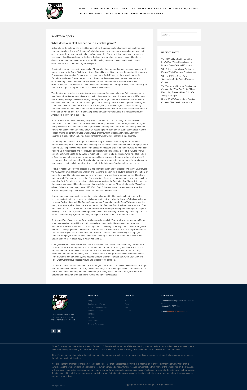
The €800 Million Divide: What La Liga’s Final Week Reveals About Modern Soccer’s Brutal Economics (177, 62)
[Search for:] (179, 35)
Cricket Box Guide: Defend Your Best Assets (134, 13)
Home (81, 8)
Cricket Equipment (185, 8)
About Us (128, 8)
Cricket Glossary (90, 13)
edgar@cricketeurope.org (177, 311)
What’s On (144, 8)
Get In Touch (162, 8)
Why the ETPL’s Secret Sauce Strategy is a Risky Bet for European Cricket (177, 79)
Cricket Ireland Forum (103, 8)
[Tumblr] (53, 331)
